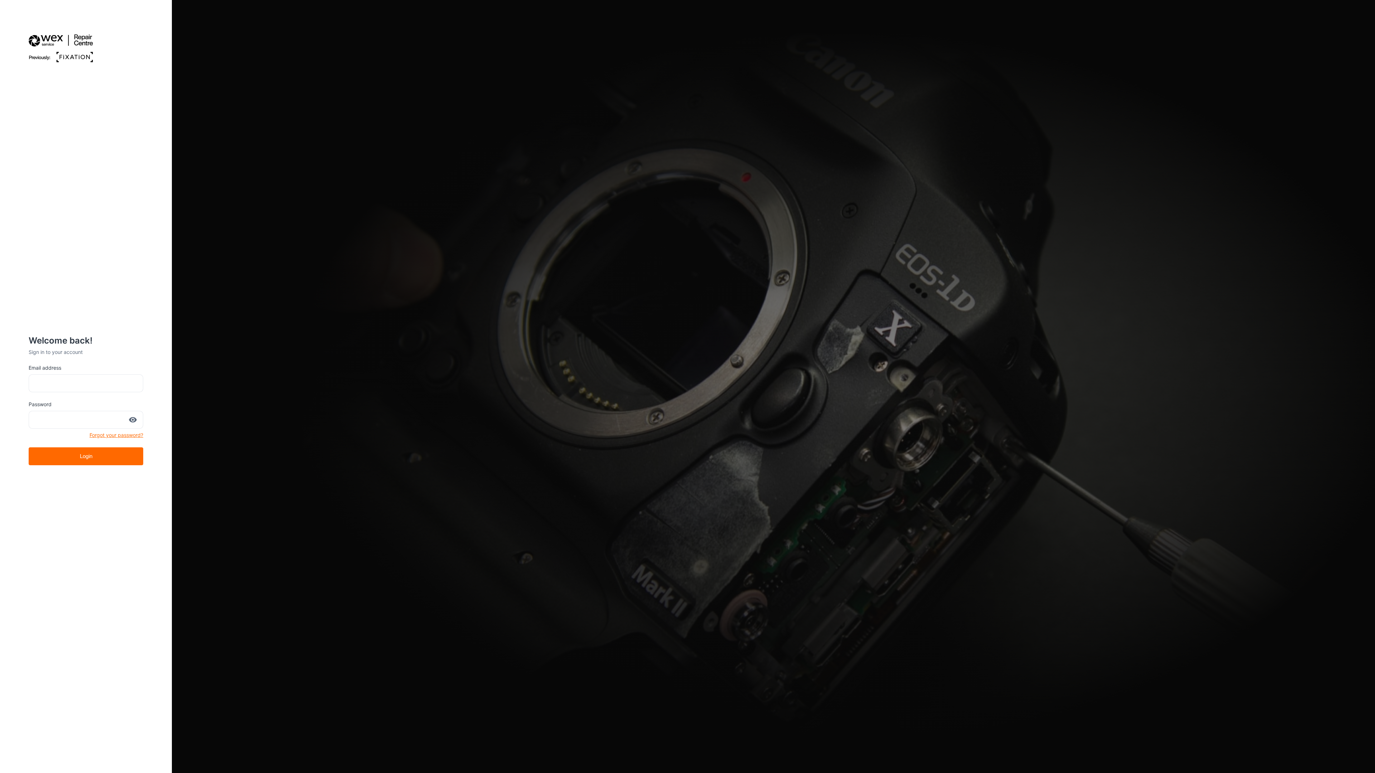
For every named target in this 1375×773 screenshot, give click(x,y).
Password (40, 404)
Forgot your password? (116, 435)
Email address (45, 368)
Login (86, 456)
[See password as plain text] (133, 419)
